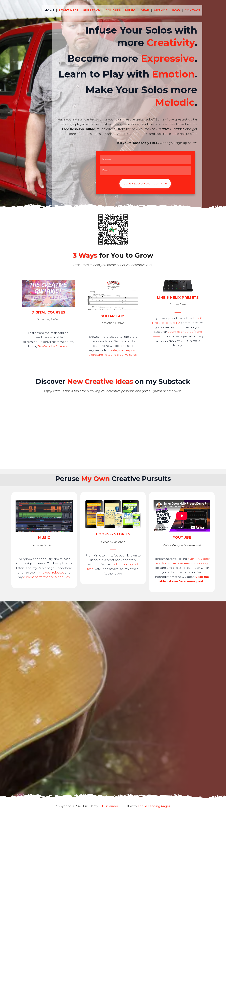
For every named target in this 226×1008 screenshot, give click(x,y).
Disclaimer (110, 806)
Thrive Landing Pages (154, 806)
